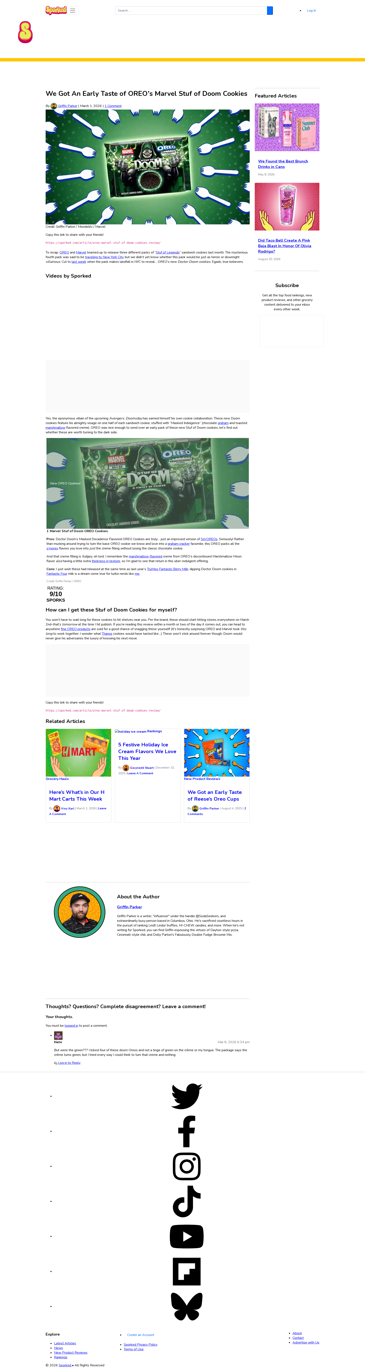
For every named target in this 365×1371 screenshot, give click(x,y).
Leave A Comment (140, 773)
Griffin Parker (67, 106)
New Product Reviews (171, 52)
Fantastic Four (56, 573)
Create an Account (140, 1335)
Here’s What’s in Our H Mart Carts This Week (77, 795)
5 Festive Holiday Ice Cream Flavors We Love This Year (147, 751)
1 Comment (113, 106)
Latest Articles (65, 1343)
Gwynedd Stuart (141, 768)
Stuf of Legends (168, 252)
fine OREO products (75, 629)
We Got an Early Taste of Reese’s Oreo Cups (215, 795)
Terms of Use (134, 1349)
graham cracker (179, 543)
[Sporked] (25, 32)
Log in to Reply (69, 1062)
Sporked (65, 1365)
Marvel (81, 252)
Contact (298, 1338)
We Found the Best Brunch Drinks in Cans (283, 164)
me (137, 573)
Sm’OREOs (209, 539)
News (58, 1348)
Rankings (198, 52)
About (297, 1333)
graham (223, 423)
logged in (71, 1025)
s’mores (52, 548)
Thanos (107, 633)
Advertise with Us (306, 1342)
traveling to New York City (104, 257)
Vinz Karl (67, 809)
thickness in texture (106, 561)
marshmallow (55, 427)
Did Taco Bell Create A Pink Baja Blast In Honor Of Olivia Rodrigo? (284, 246)
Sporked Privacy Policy (140, 1344)
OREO (64, 252)
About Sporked (219, 52)
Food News (142, 52)
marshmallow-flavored (145, 556)
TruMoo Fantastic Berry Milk (167, 569)
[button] (73, 10)
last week (79, 261)
